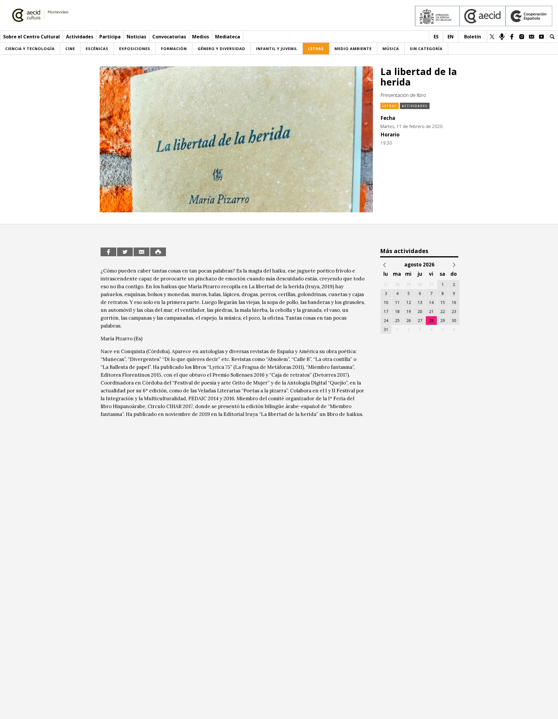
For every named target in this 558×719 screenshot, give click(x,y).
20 (420, 311)
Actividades (79, 36)
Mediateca (227, 36)
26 (408, 320)
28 (431, 320)
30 (454, 320)
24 (386, 320)
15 (442, 302)
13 (420, 302)
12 (408, 302)
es (436, 36)
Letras (389, 106)
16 (454, 302)
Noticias (136, 36)
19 (408, 311)
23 (454, 311)
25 (397, 320)
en (451, 36)
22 (442, 311)
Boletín (472, 36)
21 (431, 311)
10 (386, 302)
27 (420, 320)
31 (386, 329)
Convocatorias (169, 36)
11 (397, 302)
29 (442, 320)
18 (397, 311)
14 (431, 302)
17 (386, 311)
